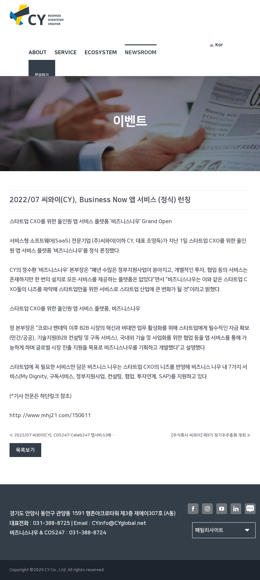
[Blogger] (250, 508)
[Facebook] (193, 508)
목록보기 (25, 450)
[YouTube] (221, 508)
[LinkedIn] (236, 508)
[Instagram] (207, 508)
